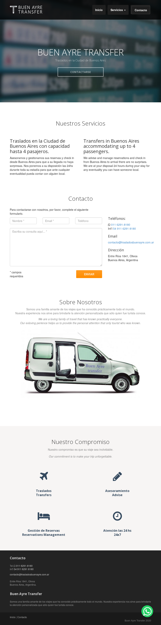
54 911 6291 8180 (124, 228)
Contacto (141, 10)
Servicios (117, 10)
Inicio (99, 10)
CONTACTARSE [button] (80, 72)
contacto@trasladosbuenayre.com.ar (131, 242)
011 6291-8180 (120, 225)
